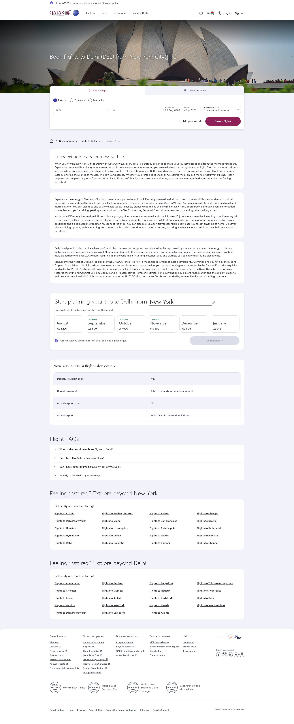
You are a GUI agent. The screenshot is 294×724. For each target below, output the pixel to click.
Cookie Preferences (196, 714)
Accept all (222, 714)
